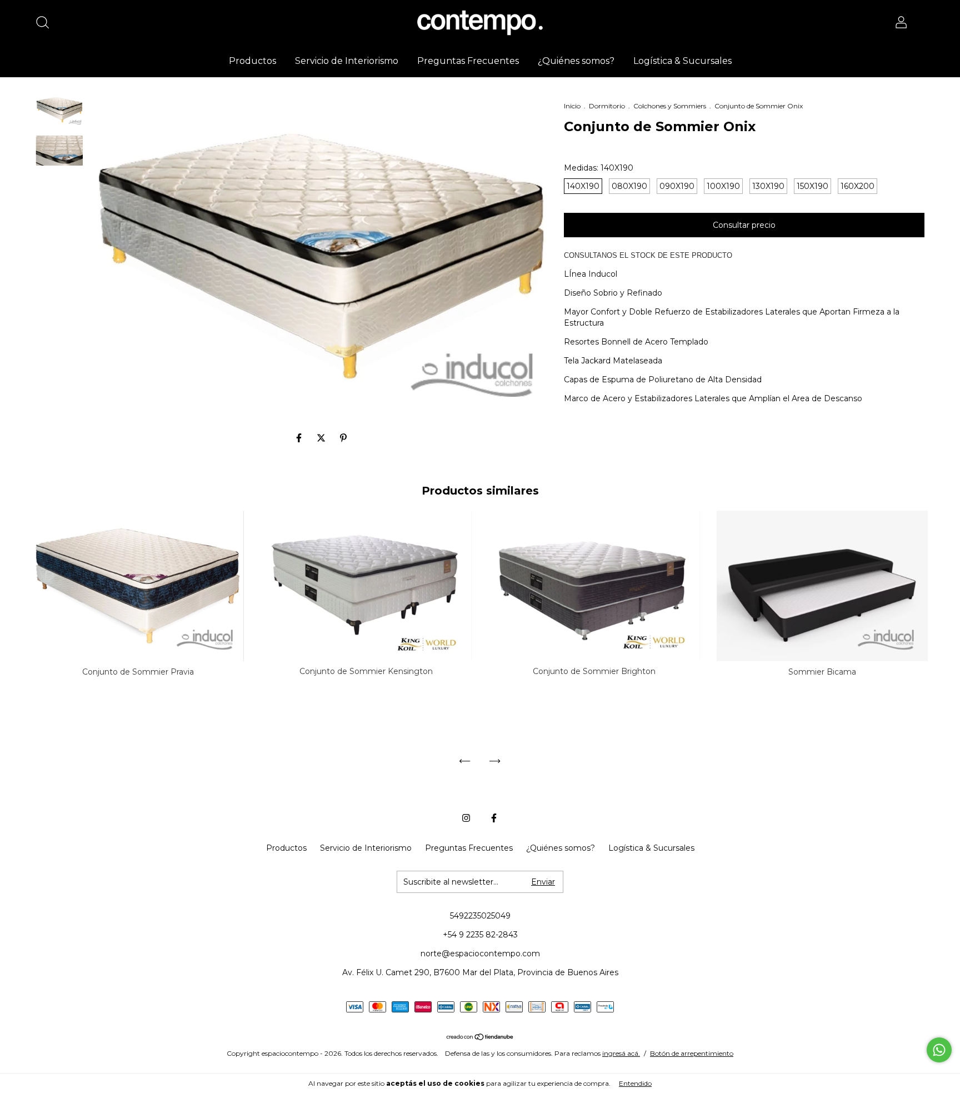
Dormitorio (607, 106)
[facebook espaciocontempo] (493, 817)
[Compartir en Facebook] (300, 438)
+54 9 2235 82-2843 (480, 935)
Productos (252, 61)
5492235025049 (480, 916)
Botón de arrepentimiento (691, 1053)
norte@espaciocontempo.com (480, 954)
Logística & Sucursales (682, 61)
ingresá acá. (621, 1053)
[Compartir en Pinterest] (343, 438)
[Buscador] (46, 23)
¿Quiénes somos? (576, 61)
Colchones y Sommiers (669, 106)
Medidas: (598, 168)
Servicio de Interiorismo (346, 61)
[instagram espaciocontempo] (466, 817)
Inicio (572, 106)
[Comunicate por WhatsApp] (939, 1049)
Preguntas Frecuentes (468, 61)
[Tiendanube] (480, 1037)
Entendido (635, 1083)
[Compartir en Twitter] (322, 438)
